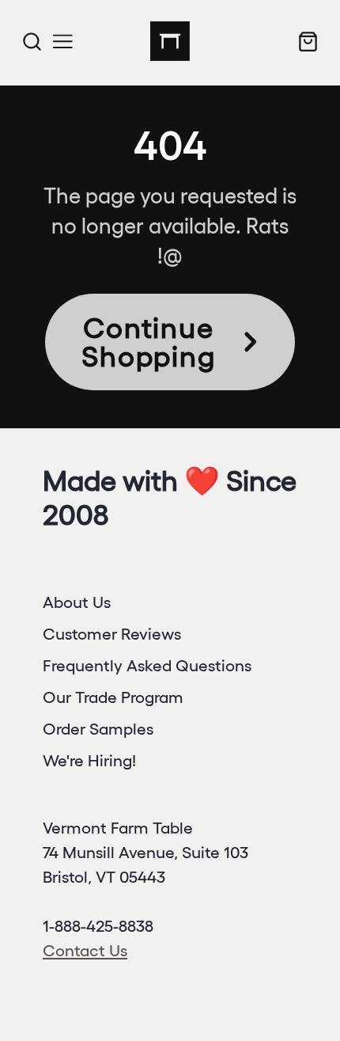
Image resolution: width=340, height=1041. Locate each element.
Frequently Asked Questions (147, 665)
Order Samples (98, 729)
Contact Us (85, 950)
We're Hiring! (89, 760)
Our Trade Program (113, 697)
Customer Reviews (112, 634)
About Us (77, 602)
